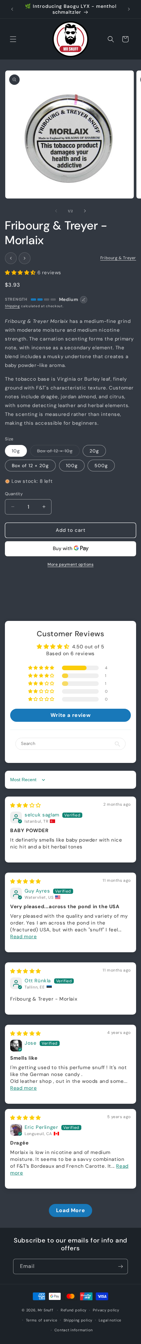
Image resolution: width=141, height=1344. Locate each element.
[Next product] (24, 258)
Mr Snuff (45, 1310)
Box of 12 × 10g (58, 452)
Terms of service (41, 1320)
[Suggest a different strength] (83, 299)
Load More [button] (70, 1210)
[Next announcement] (129, 9)
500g (101, 465)
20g (94, 451)
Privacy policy (106, 1310)
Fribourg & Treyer (118, 258)
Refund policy (74, 1310)
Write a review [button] (70, 715)
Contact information (73, 1330)
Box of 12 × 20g (30, 465)
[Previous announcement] (12, 9)
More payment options (70, 564)
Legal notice (110, 1320)
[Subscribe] (120, 1266)
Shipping (12, 306)
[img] (25, 805)
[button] (13, 39)
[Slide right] (85, 211)
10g (16, 451)
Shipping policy (78, 1320)
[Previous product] (11, 258)
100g (72, 465)
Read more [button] (23, 936)
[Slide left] (56, 211)
